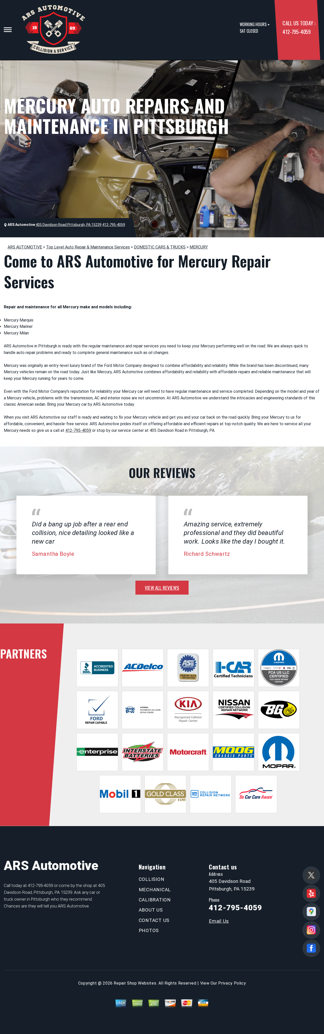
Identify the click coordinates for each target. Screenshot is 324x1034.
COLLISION (152, 879)
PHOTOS (149, 930)
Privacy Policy (232, 983)
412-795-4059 (296, 31)
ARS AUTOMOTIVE (25, 247)
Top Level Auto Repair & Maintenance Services (88, 247)
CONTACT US (154, 920)
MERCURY (199, 247)
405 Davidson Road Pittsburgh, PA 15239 (69, 225)
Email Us (219, 921)
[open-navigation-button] (8, 29)
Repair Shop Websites (135, 983)
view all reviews (162, 587)
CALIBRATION (155, 900)
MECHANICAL (155, 890)
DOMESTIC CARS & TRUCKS (160, 247)
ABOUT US (151, 910)
